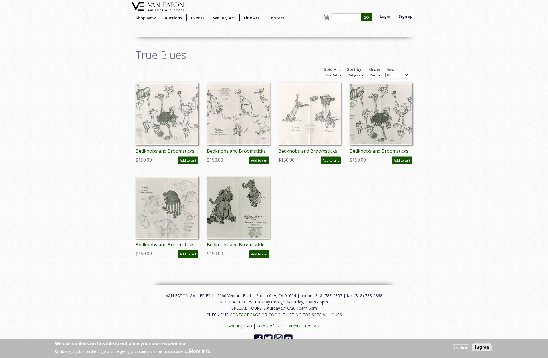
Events (197, 18)
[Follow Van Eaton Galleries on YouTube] (289, 338)
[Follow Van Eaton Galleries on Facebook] (259, 338)
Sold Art (332, 69)
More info (200, 351)
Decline (460, 347)
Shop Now (146, 18)
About (233, 326)
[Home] (157, 6)
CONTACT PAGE (245, 314)
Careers (293, 326)
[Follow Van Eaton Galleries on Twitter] (269, 338)
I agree (482, 347)
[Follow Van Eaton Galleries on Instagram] (279, 338)
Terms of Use (269, 326)
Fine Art (251, 18)
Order (374, 69)
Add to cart (188, 160)
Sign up (405, 16)
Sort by (354, 69)
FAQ (248, 326)
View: (390, 70)
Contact (276, 18)
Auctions (173, 18)
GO (366, 17)
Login (385, 16)
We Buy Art (224, 18)
